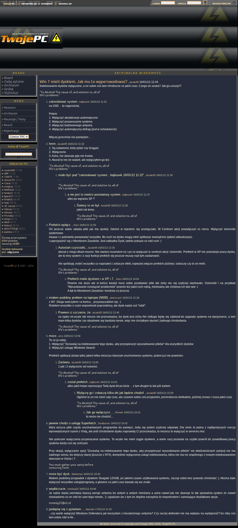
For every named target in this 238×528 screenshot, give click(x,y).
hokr (6, 202)
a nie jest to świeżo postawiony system (94, 194)
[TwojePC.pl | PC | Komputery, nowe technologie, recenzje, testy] (8, 4)
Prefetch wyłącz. (60, 225)
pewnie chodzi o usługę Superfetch (72, 423)
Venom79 (9, 180)
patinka (8, 232)
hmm (52, 143)
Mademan (77, 474)
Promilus (9, 215)
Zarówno (64, 362)
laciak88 (134, 82)
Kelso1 (8, 225)
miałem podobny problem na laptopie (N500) (78, 297)
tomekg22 (73, 488)
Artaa (7, 219)
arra (60, 336)
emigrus (8, 186)
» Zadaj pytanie (13, 81)
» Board (7, 78)
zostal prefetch (77, 382)
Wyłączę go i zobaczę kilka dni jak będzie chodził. (111, 393)
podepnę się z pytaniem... (66, 509)
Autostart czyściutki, (72, 247)
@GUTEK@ (11, 228)
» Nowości (9, 107)
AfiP (6, 173)
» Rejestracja (10, 130)
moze (52, 336)
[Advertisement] (154, 38)
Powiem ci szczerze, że (74, 312)
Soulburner (104, 423)
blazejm (90, 509)
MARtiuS (9, 189)
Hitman (8, 209)
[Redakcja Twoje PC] (63, 4)
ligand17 (8, 196)
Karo (76, 225)
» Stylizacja (10, 93)
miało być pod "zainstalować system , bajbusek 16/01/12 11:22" (101, 175)
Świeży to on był (88, 205)
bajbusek (84, 101)
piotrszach (116, 297)
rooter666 (9, 170)
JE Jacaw (9, 206)
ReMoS (8, 199)
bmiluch (8, 193)
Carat (7, 183)
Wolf (6, 222)
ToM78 (8, 176)
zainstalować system (63, 101)
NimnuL (8, 212)
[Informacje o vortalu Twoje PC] (35, 4)
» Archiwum (10, 85)
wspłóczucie (57, 488)
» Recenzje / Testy (14, 119)
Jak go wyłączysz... (99, 412)
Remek (119, 412)
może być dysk (59, 474)
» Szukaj (7, 89)
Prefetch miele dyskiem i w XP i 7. (91, 279)
